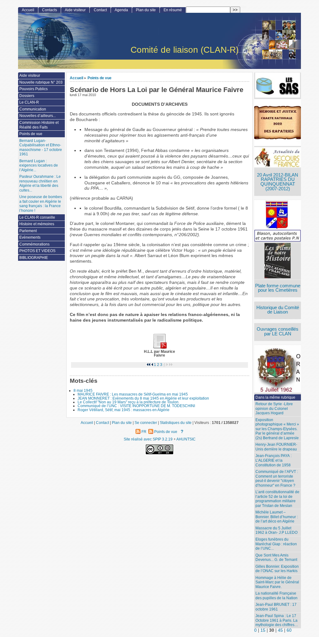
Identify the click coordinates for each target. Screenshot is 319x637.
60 (289, 630)
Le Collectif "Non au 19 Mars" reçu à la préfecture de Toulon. (128, 402)
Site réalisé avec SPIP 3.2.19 (148, 439)
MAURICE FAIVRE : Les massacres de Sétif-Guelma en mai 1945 (133, 394)
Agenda (121, 10)
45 (280, 630)
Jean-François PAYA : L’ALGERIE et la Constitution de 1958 (273, 460)
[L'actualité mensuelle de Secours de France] (277, 158)
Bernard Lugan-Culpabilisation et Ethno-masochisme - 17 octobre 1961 (40, 148)
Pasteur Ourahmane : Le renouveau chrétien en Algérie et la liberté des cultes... (40, 183)
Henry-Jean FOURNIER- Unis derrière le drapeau (276, 446)
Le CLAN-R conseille (37, 217)
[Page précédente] (152, 364)
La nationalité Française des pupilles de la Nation (276, 595)
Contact (100, 10)
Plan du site (146, 10)
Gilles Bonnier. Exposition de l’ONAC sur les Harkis (277, 568)
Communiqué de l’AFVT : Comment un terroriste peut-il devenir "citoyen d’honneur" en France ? (276, 478)
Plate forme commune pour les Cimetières (277, 288)
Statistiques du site (176, 423)
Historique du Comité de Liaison (277, 309)
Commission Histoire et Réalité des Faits (39, 124)
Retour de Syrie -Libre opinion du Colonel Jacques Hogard (274, 408)
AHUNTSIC (186, 439)
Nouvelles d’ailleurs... (37, 116)
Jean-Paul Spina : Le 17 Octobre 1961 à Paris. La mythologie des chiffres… (276, 620)
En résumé (173, 10)
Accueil (76, 78)
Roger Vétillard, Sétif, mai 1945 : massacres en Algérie (123, 410)
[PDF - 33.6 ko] (159, 348)
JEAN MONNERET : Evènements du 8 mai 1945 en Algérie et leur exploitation (143, 398)
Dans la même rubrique (275, 397)
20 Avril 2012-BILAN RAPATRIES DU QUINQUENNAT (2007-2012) (277, 182)
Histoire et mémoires (36, 224)
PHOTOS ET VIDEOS (37, 251)
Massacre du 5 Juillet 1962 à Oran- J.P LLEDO (276, 530)
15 (262, 630)
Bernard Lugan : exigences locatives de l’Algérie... (38, 165)
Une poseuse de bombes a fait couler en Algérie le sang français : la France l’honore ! (40, 204)
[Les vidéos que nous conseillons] (277, 261)
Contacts (49, 10)
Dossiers (26, 96)
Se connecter (146, 423)
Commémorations (34, 244)
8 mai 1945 (83, 390)
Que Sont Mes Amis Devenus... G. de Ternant (276, 557)
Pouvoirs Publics (33, 89)
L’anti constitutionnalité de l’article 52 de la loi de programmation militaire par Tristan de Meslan (277, 499)
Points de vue (100, 78)
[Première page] (148, 364)
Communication (32, 109)
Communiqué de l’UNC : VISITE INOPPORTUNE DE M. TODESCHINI (136, 406)
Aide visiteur (75, 10)
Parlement (28, 231)
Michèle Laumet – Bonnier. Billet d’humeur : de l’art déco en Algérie (276, 516)
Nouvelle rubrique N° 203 (41, 82)
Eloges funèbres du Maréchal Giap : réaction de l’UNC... (276, 544)
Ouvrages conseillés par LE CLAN (277, 331)
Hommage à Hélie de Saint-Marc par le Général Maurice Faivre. (277, 582)
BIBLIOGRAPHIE (33, 257)
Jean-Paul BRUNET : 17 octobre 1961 (276, 606)
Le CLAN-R (29, 102)
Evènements (29, 237)
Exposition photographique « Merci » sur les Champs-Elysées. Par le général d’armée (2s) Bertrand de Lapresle (277, 429)
